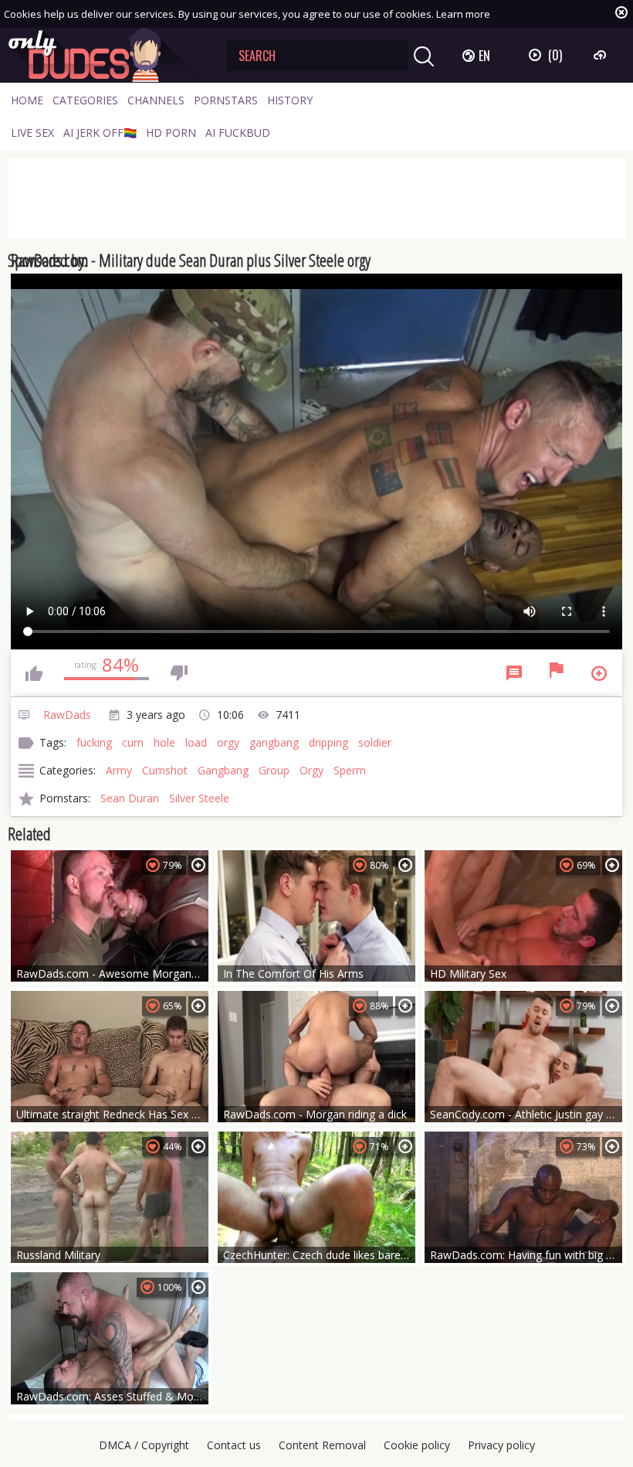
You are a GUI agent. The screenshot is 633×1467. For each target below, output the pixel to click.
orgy (228, 742)
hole (164, 742)
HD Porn (171, 132)
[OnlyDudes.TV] (106, 55)
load (196, 742)
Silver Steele (199, 798)
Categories (85, 100)
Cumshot (165, 770)
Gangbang (223, 770)
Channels (155, 100)
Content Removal (322, 1445)
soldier (374, 742)
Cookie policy (417, 1445)
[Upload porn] (601, 54)
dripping (328, 742)
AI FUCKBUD (237, 132)
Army (119, 770)
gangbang (274, 742)
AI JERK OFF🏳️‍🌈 (100, 132)
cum (133, 742)
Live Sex (32, 132)
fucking (94, 742)
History (290, 100)
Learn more (463, 14)
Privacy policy (501, 1445)
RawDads (67, 714)
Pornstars (226, 100)
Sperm (349, 770)
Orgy (311, 770)
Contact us (234, 1445)
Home (27, 100)
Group (274, 770)
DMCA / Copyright (144, 1445)
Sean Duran (129, 798)
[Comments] (514, 673)
